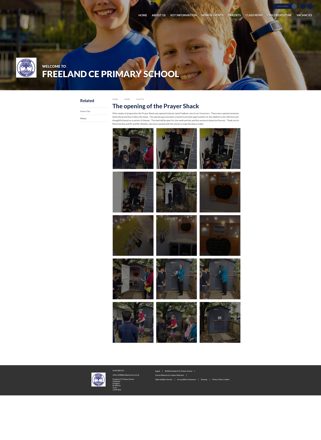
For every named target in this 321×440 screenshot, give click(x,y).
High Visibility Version (163, 379)
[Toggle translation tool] (303, 6)
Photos (140, 99)
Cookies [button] (226, 379)
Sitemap (204, 379)
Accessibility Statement (186, 379)
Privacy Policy (217, 379)
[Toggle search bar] (310, 6)
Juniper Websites (177, 375)
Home (115, 99)
